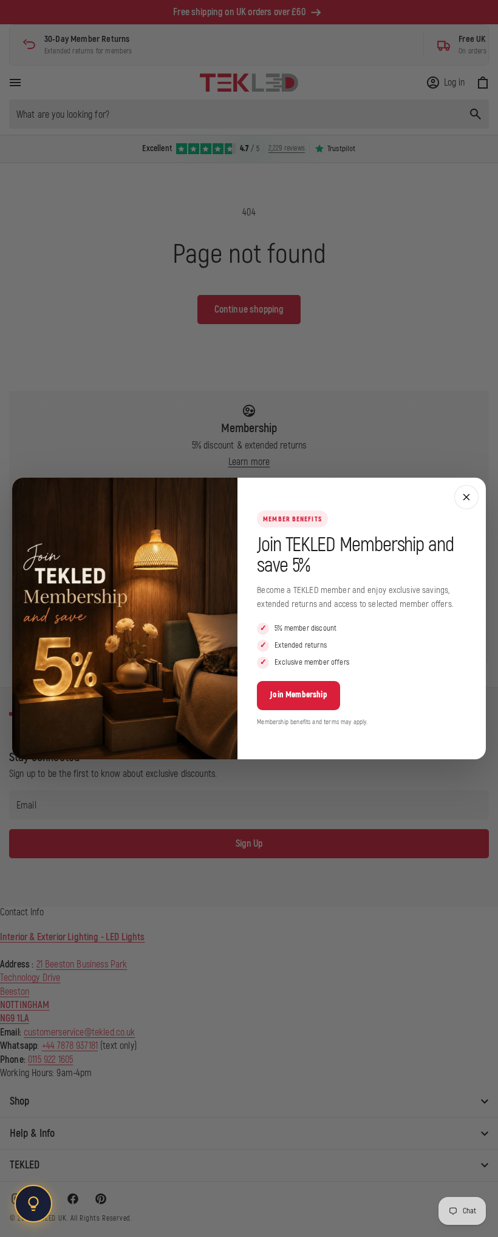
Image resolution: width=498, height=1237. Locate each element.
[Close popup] (466, 497)
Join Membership (298, 695)
